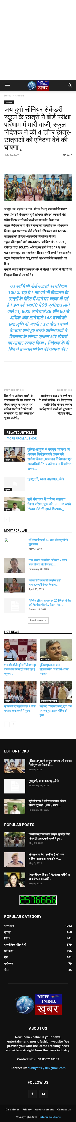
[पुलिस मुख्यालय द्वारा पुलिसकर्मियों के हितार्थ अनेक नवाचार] (56, 650)
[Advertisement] (38, 40)
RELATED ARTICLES (20, 432)
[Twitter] (31, 164)
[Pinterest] (41, 164)
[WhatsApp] (51, 164)
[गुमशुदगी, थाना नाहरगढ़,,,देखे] (14, 484)
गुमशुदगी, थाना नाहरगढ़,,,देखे (45, 479)
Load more (36, 620)
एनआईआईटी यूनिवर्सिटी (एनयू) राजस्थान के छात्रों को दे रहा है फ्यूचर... (20, 669)
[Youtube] (43, 1094)
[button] (7, 85)
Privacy (27, 1109)
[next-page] (13, 519)
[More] (60, 164)
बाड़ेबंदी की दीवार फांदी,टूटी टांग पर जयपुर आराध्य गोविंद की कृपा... (56, 711)
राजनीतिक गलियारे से (49, 700)
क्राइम (7, 459)
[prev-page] (7, 519)
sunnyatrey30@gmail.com (47, 1068)
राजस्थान (19, 95)
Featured (45, 659)
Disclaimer (12, 1109)
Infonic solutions (50, 1117)
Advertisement (44, 1109)
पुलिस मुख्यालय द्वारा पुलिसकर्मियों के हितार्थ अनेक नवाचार (54, 669)
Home (7, 95)
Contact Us (64, 1109)
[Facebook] (22, 164)
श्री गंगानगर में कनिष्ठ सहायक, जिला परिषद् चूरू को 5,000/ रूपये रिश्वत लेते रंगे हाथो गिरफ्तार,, (49, 504)
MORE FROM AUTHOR (22, 438)
